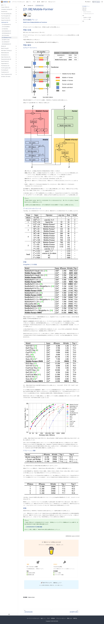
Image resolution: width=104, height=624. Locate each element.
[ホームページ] (24, 6)
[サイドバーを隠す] (9, 614)
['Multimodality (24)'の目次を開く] (16, 53)
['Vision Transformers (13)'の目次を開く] (16, 74)
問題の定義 (84, 8)
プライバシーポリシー (61, 618)
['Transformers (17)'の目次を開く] (16, 72)
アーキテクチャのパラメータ (88, 13)
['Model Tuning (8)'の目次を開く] (16, 48)
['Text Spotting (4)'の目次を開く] (16, 70)
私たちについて (52, 1)
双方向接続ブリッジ (85, 6)
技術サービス (44, 1)
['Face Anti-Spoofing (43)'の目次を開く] (16, 14)
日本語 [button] (88, 1)
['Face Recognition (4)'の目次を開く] (16, 16)
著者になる (69, 618)
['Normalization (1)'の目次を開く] (16, 55)
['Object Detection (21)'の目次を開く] (16, 57)
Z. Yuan (29, 13)
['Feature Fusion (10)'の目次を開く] (16, 18)
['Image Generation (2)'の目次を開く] (16, 20)
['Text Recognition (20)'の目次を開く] (16, 68)
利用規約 (53, 618)
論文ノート (28, 1)
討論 (83, 15)
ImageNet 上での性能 (87, 17)
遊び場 (38, 1)
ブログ (34, 1)
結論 (83, 21)
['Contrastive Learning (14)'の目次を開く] (16, 9)
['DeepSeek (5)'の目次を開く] (16, 12)
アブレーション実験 (86, 19)
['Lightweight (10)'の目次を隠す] (16, 22)
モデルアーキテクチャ (87, 11)
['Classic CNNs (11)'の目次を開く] (16, 7)
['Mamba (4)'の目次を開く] (16, 46)
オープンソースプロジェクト (18, 1)
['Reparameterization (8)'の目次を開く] (16, 59)
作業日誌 (75, 618)
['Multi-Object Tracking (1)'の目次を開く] (16, 51)
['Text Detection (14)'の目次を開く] (16, 66)
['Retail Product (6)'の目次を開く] (16, 61)
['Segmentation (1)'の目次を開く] (16, 64)
